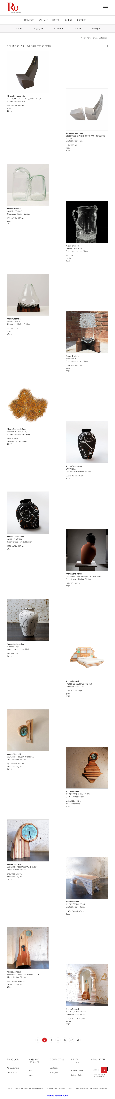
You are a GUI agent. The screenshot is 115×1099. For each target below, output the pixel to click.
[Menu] (104, 7)
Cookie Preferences (100, 1089)
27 (71, 1040)
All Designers (13, 1068)
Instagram (54, 1072)
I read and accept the (99, 1075)
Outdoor (81, 20)
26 (65, 1040)
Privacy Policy (77, 1075)
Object (55, 20)
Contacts (54, 1068)
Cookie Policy (77, 1070)
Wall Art (43, 20)
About (31, 1075)
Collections (12, 1072)
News (30, 1070)
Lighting (68, 20)
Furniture (29, 20)
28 (78, 1040)
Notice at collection (57, 1095)
